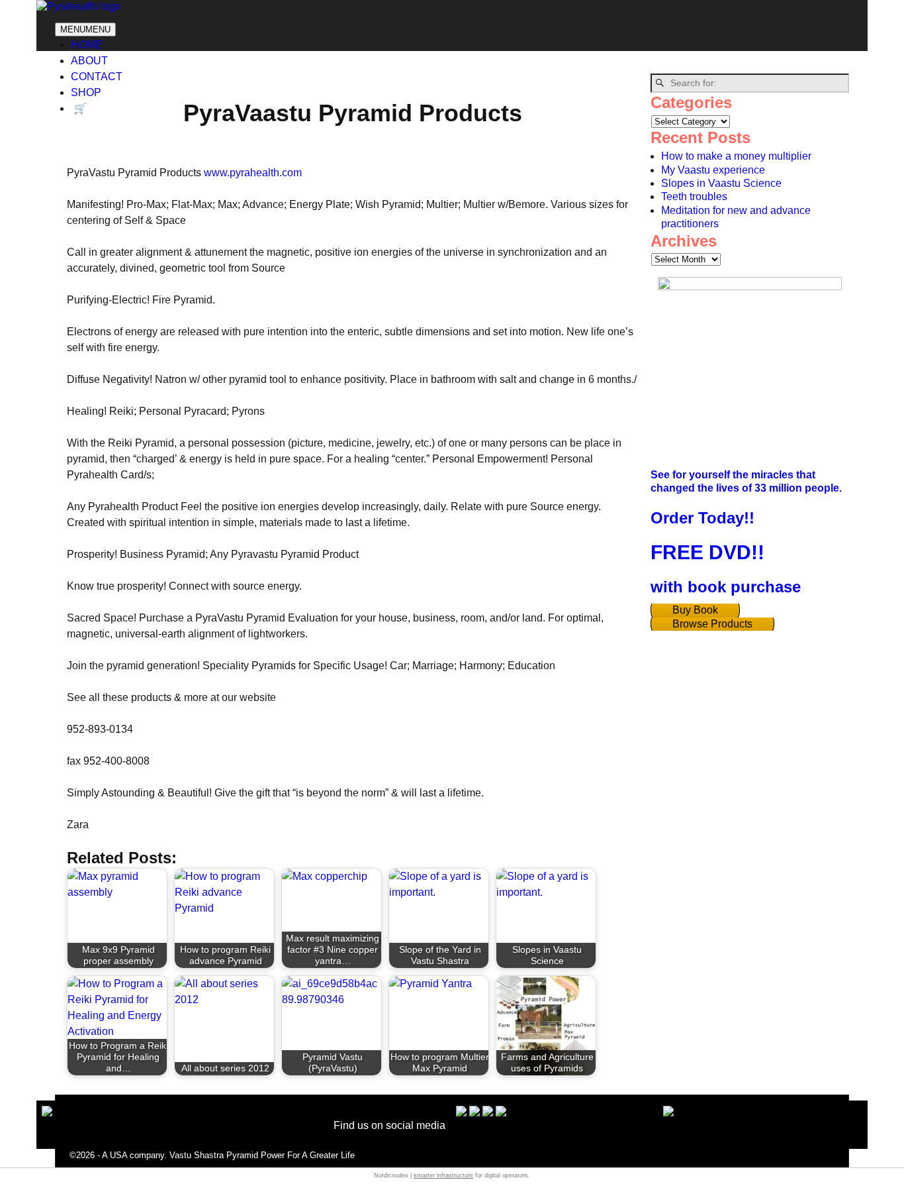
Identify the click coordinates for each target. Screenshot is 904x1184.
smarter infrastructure (443, 1175)
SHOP (86, 92)
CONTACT (96, 76)
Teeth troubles (694, 196)
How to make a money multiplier (736, 156)
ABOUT (89, 60)
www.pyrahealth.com (253, 172)
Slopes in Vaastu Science (721, 183)
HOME (87, 44)
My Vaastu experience (713, 170)
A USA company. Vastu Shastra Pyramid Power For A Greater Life (228, 1155)
